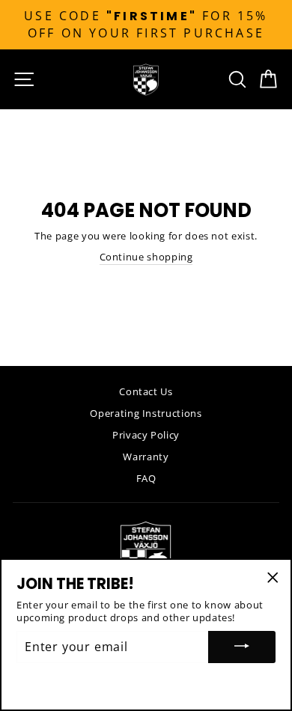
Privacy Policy (146, 435)
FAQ (146, 478)
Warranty (145, 456)
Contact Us (145, 391)
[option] (146, 24)
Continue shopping (146, 257)
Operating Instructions (145, 413)
